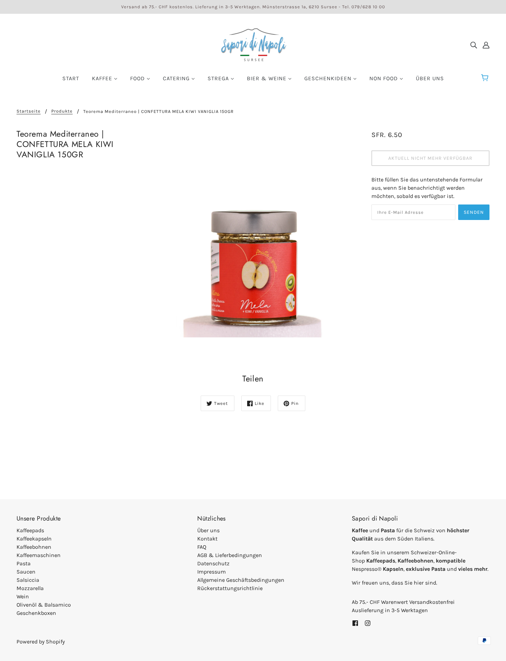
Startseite (29, 111)
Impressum (211, 571)
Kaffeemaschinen (39, 555)
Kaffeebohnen (34, 547)
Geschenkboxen (36, 613)
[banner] (253, 44)
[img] (473, 45)
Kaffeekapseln (34, 538)
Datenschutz (213, 563)
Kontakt (207, 538)
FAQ (201, 547)
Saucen (26, 571)
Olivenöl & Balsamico (44, 604)
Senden (474, 212)
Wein (23, 596)
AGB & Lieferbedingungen (229, 555)
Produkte (62, 111)
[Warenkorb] (486, 78)
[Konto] (486, 45)
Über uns (208, 530)
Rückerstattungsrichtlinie (230, 588)
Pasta (24, 563)
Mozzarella (30, 588)
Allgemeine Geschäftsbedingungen (240, 580)
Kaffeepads (30, 530)
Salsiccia (28, 580)
